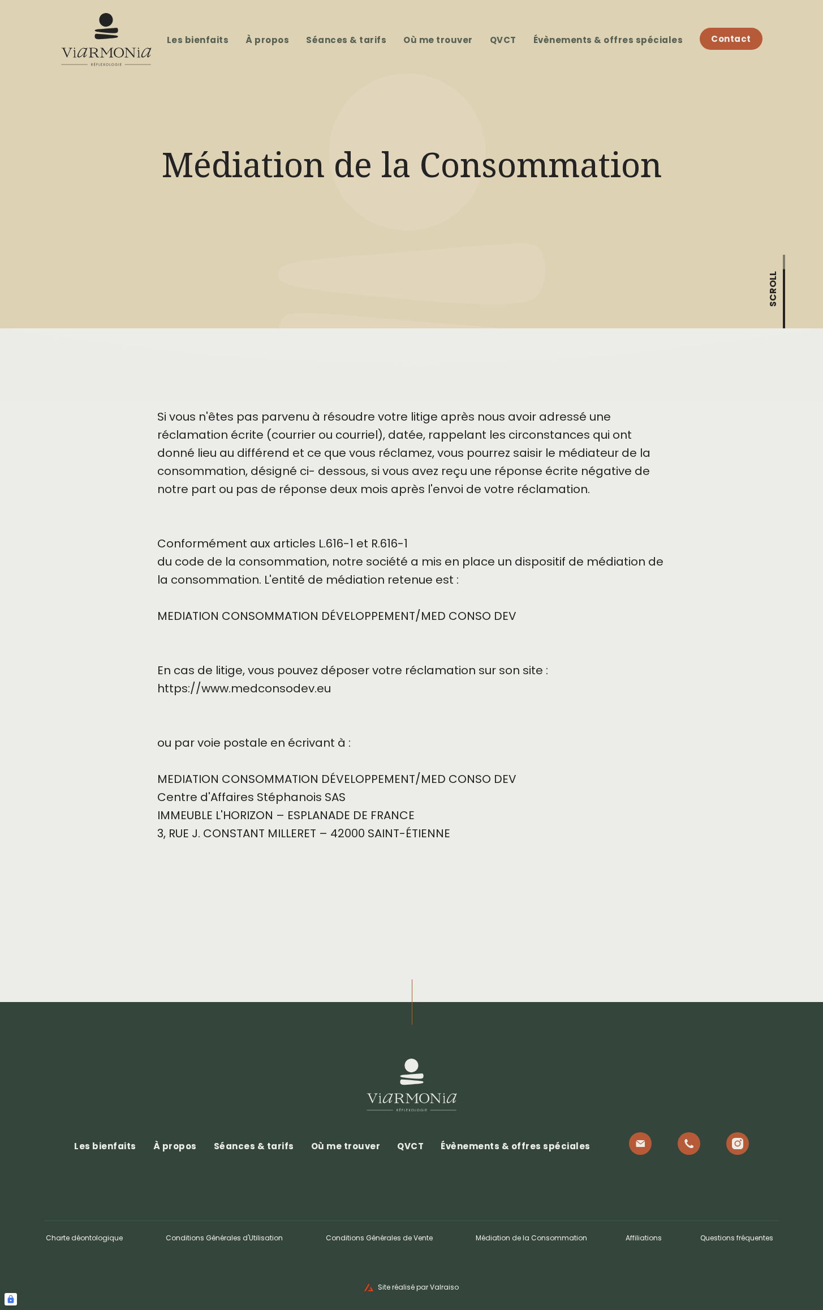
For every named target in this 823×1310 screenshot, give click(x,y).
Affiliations (644, 1238)
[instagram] (737, 1143)
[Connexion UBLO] (11, 1299)
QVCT (503, 40)
